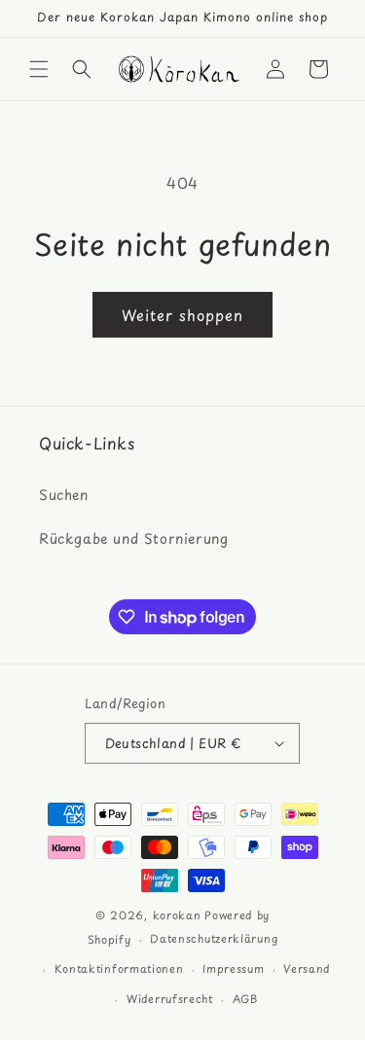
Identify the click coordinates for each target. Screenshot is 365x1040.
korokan (177, 915)
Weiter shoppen (182, 315)
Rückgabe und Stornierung (133, 538)
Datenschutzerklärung (213, 938)
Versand (306, 968)
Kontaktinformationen (119, 968)
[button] (39, 69)
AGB (245, 998)
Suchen (64, 494)
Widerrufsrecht (170, 998)
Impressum (233, 968)
